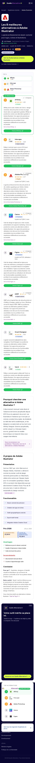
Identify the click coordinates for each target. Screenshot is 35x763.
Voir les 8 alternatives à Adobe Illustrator (14, 59)
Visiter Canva (16, 244)
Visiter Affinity (16, 131)
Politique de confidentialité (9, 749)
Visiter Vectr (16, 389)
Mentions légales (6, 746)
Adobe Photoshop (22, 174)
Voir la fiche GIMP (8, 319)
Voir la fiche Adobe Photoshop (12, 202)
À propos (4, 715)
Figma (17, 252)
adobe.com (4, 46)
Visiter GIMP (16, 323)
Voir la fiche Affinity (9, 127)
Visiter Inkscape (16, 166)
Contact (3, 718)
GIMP (17, 294)
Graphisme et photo (14, 10)
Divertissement (5, 738)
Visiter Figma (16, 285)
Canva (17, 214)
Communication (5, 732)
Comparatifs (5, 708)
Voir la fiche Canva (9, 240)
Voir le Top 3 (14, 596)
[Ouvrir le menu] (31, 3)
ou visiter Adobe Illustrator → (9, 64)
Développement (6, 735)
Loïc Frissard (7, 41)
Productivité (5, 726)
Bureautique (5, 729)
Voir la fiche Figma (8, 281)
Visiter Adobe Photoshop (16, 206)
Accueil (3, 10)
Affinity (18, 100)
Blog (2, 712)
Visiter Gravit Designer (17, 358)
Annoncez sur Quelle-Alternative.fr (16, 676)
